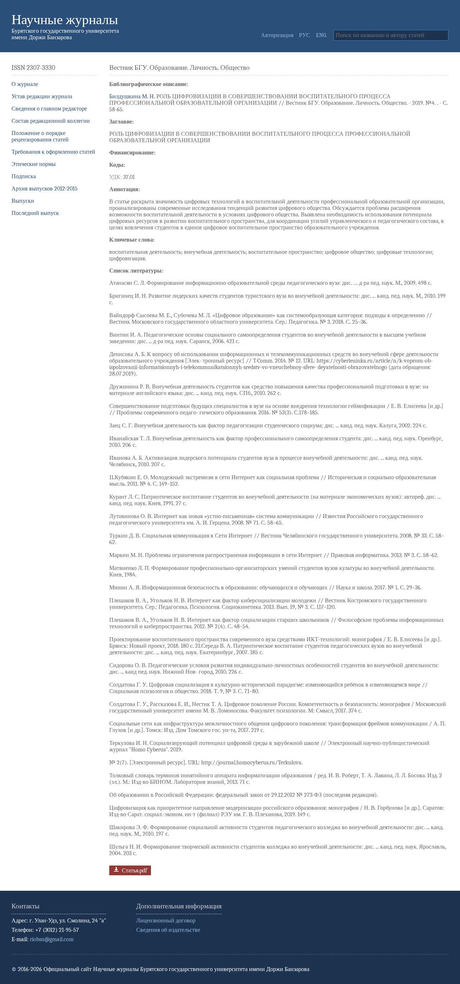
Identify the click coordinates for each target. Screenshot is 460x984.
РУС (304, 35)
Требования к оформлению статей (53, 152)
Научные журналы (65, 20)
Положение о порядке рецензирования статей (40, 136)
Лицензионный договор (166, 920)
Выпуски (23, 201)
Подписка (24, 176)
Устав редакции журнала (42, 96)
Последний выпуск (35, 213)
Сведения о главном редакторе (49, 108)
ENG (321, 35)
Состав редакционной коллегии (51, 121)
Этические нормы (34, 164)
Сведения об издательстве (168, 930)
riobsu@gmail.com (52, 939)
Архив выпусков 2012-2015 (45, 188)
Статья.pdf (133, 870)
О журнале (25, 84)
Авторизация (277, 35)
